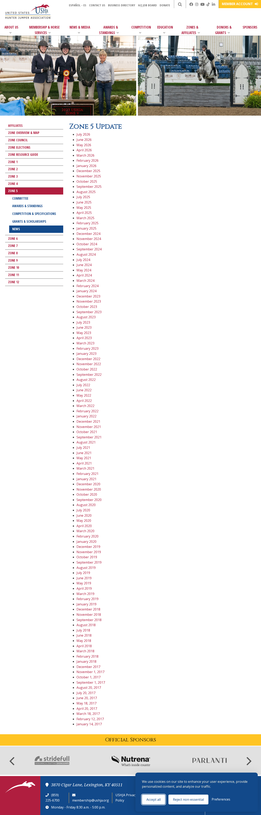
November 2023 (88, 301)
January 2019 (86, 604)
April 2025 (84, 212)
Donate (165, 5)
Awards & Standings (108, 30)
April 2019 (84, 588)
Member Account (238, 4)
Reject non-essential (188, 799)
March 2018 (85, 651)
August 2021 (86, 442)
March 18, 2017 (88, 713)
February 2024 (87, 286)
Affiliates (15, 125)
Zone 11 (13, 275)
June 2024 (84, 265)
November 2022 (88, 364)
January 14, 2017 (89, 724)
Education (165, 27)
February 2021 (87, 473)
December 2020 (88, 484)
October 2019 (86, 557)
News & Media (80, 27)
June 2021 (84, 453)
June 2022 (84, 390)
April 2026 (84, 150)
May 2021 (83, 458)
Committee (20, 198)
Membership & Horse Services (44, 30)
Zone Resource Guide (23, 154)
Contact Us (97, 5)
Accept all (153, 799)
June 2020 (84, 515)
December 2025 (88, 171)
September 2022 (89, 374)
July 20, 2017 (85, 693)
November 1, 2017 (90, 672)
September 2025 (89, 186)
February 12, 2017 (90, 719)
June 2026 (84, 139)
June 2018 (84, 635)
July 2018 (83, 630)
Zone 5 (13, 191)
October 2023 (86, 306)
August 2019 (86, 567)
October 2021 (86, 432)
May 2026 (83, 145)
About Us (11, 27)
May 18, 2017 (86, 703)
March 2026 (85, 155)
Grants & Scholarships (29, 221)
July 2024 (83, 260)
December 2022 (88, 359)
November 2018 (88, 614)
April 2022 (84, 400)
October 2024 (86, 244)
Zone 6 (13, 238)
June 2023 (84, 327)
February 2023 (87, 348)
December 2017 (88, 667)
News (16, 229)
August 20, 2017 (88, 687)
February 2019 (87, 599)
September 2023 (89, 312)
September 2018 (89, 620)
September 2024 (89, 249)
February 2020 (87, 536)
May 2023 (83, 333)
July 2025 (83, 197)
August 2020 (86, 505)
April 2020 (84, 526)
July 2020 (83, 510)
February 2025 (87, 223)
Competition (141, 27)
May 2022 (83, 395)
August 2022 (86, 379)
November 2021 (88, 427)
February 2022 (87, 411)
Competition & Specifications (34, 213)
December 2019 (88, 546)
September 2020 (89, 500)
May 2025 (83, 207)
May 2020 (83, 520)
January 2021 (86, 479)
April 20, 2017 (86, 708)
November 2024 (88, 239)
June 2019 (84, 578)
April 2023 (84, 338)
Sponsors (250, 27)
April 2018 (84, 646)
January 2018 (86, 661)
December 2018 (88, 609)
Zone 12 (13, 282)
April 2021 (84, 463)
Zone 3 (13, 176)
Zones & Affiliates (189, 30)
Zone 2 (13, 169)
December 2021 (88, 421)
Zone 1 (13, 162)
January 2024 (86, 291)
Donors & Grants (223, 30)
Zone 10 (13, 267)
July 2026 (83, 134)
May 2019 (83, 583)
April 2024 (84, 275)
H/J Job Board (147, 5)
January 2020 (86, 541)
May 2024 (83, 270)
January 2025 (86, 228)
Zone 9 (13, 260)
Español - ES (77, 5)
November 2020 (88, 489)
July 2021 (83, 447)
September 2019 (89, 562)
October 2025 (86, 181)
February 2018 (87, 656)
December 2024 (88, 233)
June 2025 (84, 202)
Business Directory (121, 5)
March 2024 (85, 280)
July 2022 (83, 385)
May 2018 (83, 640)
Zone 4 (13, 183)
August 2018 (86, 625)
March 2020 (85, 531)
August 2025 (86, 192)
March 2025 (85, 218)
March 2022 (85, 406)
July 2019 (83, 573)
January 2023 (86, 353)
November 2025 (88, 176)
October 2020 (86, 494)
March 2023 (85, 343)
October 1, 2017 (88, 677)
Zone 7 (13, 245)
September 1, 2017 (90, 682)
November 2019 (88, 552)
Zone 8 (13, 253)
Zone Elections (19, 147)
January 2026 (86, 166)
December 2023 (88, 296)
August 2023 (86, 317)
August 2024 (86, 254)
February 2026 (87, 160)
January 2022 (86, 416)
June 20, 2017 (86, 698)
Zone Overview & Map (23, 132)
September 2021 (89, 437)
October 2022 (86, 369)
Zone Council (18, 140)
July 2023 (83, 322)
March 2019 (85, 594)
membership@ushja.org (90, 800)
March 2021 (85, 468)
